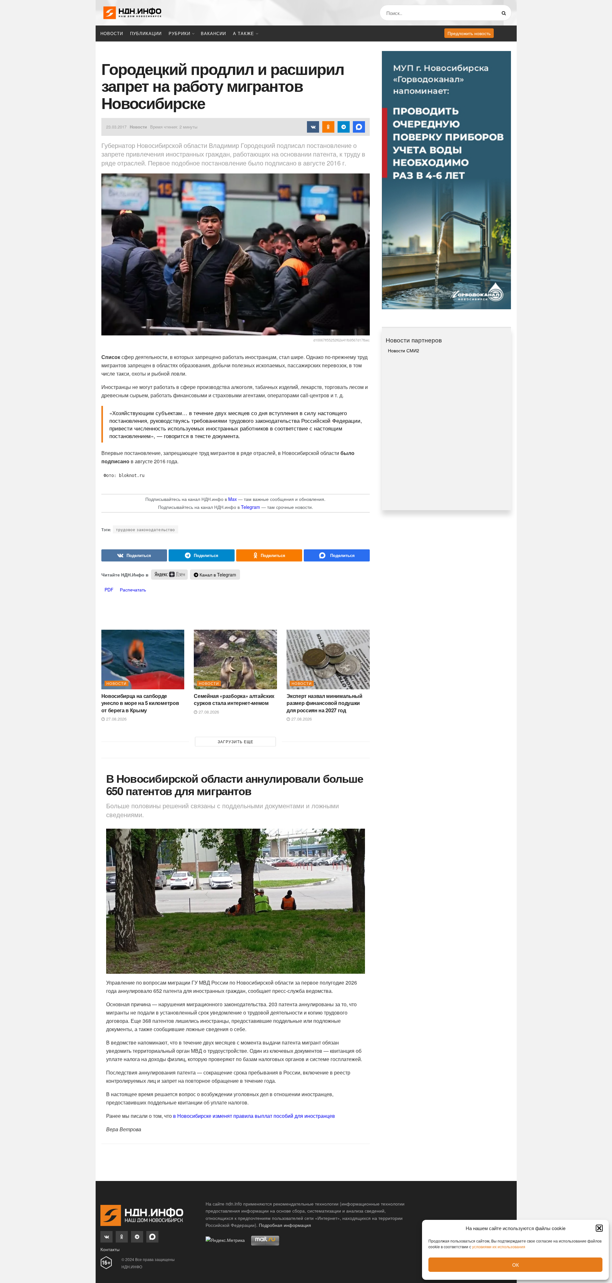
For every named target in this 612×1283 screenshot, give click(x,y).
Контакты (110, 1249)
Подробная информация (285, 1225)
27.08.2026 (116, 719)
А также (243, 33)
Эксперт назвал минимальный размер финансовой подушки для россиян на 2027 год (324, 703)
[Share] (134, 555)
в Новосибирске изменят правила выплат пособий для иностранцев (254, 1115)
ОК (515, 1264)
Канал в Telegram (217, 574)
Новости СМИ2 (403, 350)
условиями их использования (498, 1246)
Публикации (146, 33)
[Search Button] (505, 13)
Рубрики (179, 33)
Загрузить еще (235, 741)
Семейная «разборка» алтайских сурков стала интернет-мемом (234, 699)
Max (232, 499)
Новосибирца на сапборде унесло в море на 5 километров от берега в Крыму (140, 703)
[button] (599, 1228)
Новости (111, 33)
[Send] (337, 555)
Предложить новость (469, 33)
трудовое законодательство (145, 529)
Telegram (250, 507)
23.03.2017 (116, 127)
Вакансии (213, 33)
